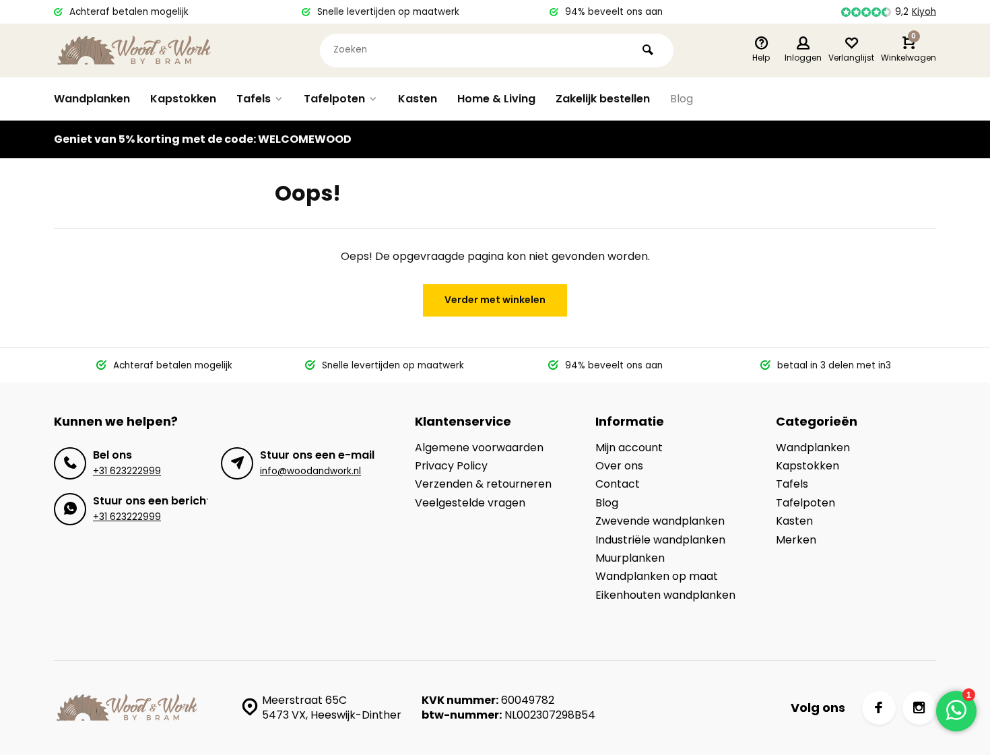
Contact (617, 484)
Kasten (417, 98)
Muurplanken (630, 558)
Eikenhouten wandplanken (665, 595)
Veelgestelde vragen (470, 503)
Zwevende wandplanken (660, 521)
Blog (681, 98)
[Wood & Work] (135, 50)
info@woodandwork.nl (310, 471)
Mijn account (629, 447)
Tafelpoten (334, 98)
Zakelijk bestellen (603, 98)
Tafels (253, 98)
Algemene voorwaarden (479, 447)
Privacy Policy (451, 466)
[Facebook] (879, 708)
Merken (796, 540)
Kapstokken (183, 98)
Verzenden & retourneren (483, 484)
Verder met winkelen (495, 299)
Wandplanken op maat (656, 576)
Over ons (619, 466)
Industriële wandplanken (660, 540)
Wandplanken (92, 98)
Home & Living (496, 98)
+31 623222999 (127, 471)
